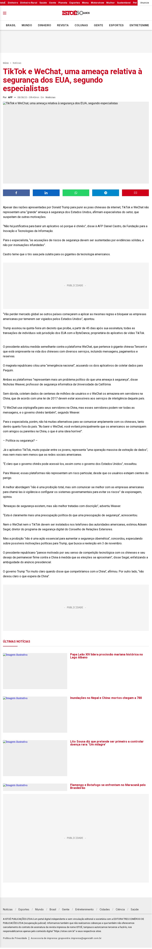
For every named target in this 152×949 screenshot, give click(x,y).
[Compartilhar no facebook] (16, 192)
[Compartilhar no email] (135, 192)
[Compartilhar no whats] (76, 192)
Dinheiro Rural (28, 2)
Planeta (62, 2)
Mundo (27, 25)
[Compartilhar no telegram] (105, 192)
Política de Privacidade (15, 938)
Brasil (11, 25)
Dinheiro (13, 2)
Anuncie (144, 2)
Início (6, 63)
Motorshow (97, 2)
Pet (135, 2)
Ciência (120, 909)
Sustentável (124, 2)
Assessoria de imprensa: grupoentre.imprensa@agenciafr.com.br (66, 938)
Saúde (43, 2)
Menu (85, 2)
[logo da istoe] (76, 13)
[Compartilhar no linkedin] (46, 192)
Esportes (74, 2)
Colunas (81, 25)
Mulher (110, 2)
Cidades (105, 909)
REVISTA (63, 25)
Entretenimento (84, 909)
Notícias (17, 63)
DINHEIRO (44, 25)
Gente (52, 2)
